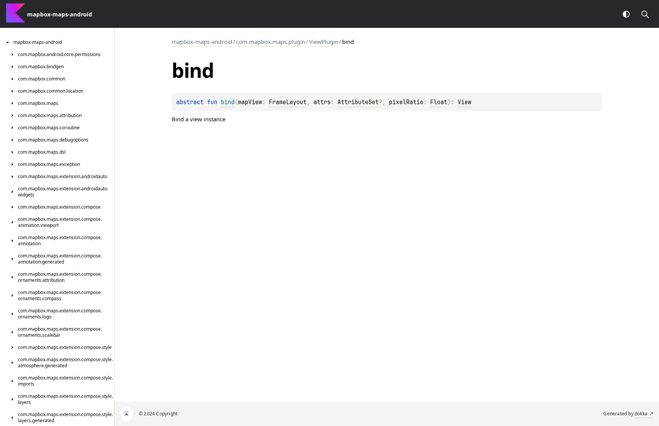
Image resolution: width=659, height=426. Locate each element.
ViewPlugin (323, 41)
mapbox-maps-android (202, 41)
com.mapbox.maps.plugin (270, 41)
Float (438, 102)
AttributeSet (358, 102)
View (464, 102)
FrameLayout (288, 102)
